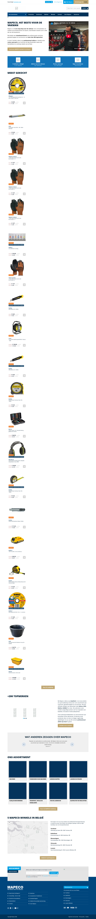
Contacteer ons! (17, 2)
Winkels (53, 14)
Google (29, 876)
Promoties (31, 14)
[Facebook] (17, 908)
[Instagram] (8, 908)
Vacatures (76, 14)
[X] (13, 908)
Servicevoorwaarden (54, 875)
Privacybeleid (45, 875)
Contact (60, 14)
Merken (46, 14)
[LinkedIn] (10, 908)
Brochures (39, 14)
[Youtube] (15, 908)
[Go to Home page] (17, 8)
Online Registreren (58, 2)
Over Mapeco (67, 14)
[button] (37, 831)
